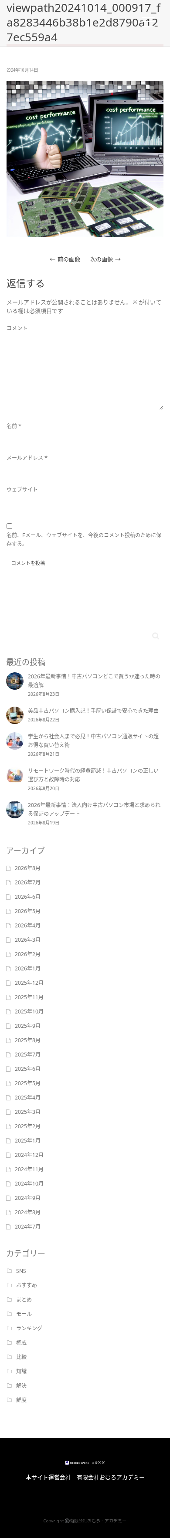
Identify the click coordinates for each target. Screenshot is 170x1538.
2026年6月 (28, 896)
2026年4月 (28, 925)
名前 (12, 426)
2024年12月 (29, 1155)
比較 (21, 1357)
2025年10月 (29, 1011)
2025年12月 (29, 983)
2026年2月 (28, 954)
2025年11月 (29, 997)
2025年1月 (28, 1140)
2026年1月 (28, 968)
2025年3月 (28, 1112)
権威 (21, 1342)
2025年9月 (28, 1026)
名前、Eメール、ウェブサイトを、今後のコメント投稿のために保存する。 (84, 539)
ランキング (29, 1328)
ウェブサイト (22, 489)
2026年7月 (28, 882)
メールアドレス (25, 458)
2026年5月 (28, 911)
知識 (21, 1371)
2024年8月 (28, 1212)
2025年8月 (28, 1040)
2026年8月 (28, 868)
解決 (21, 1385)
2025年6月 (28, 1069)
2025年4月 (28, 1097)
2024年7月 (28, 1226)
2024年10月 (29, 1183)
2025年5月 (28, 1083)
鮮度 (21, 1400)
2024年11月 (29, 1169)
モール (24, 1314)
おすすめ (26, 1285)
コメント (17, 328)
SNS (21, 1271)
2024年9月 (28, 1198)
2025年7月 (28, 1054)
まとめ (24, 1299)
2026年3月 (28, 939)
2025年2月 (28, 1126)
